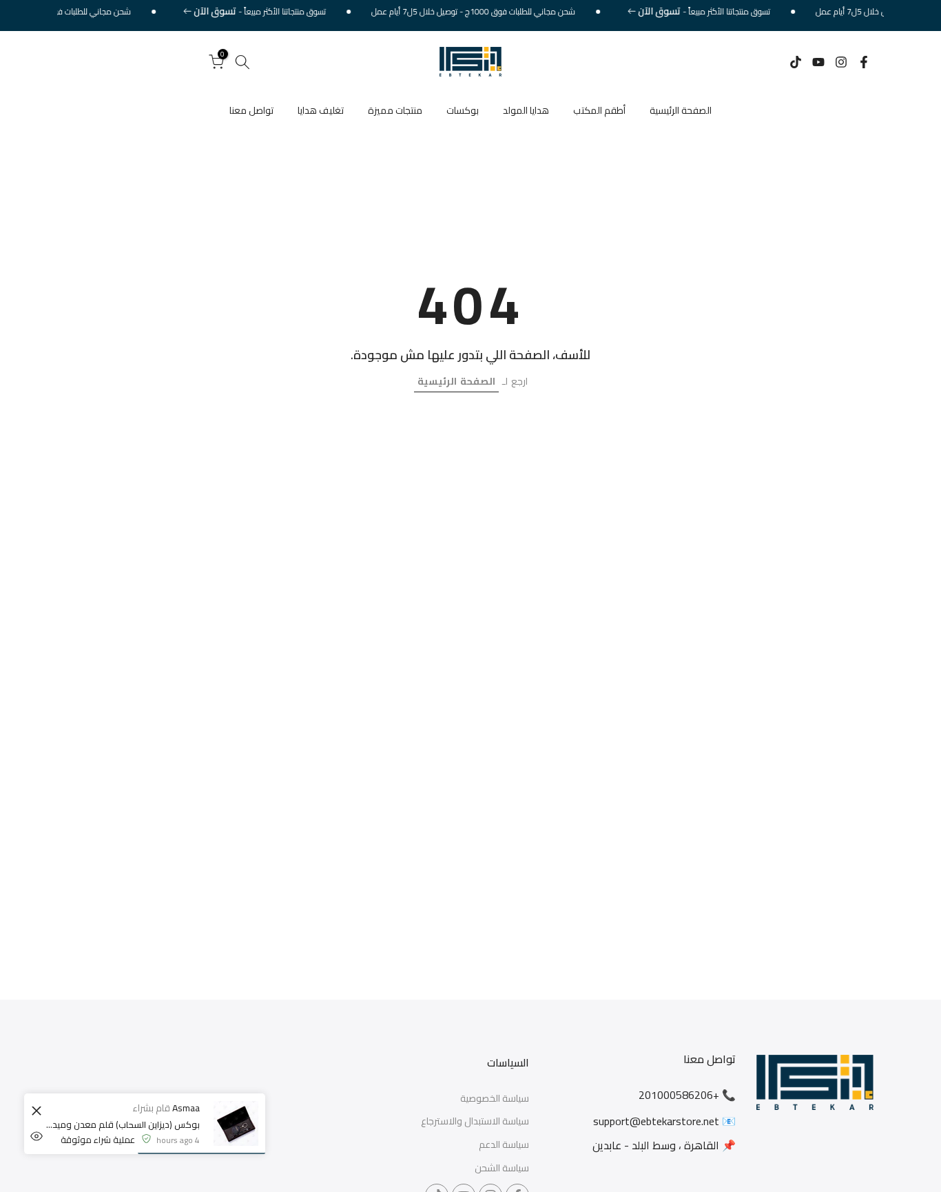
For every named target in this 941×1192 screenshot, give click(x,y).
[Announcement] (717, 11)
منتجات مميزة (395, 110)
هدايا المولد (526, 110)
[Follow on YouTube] (818, 62)
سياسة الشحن (502, 1168)
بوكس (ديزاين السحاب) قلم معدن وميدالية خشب (122, 1124)
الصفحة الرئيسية (681, 110)
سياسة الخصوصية (494, 1099)
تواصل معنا (251, 110)
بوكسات (462, 110)
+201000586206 (679, 1094)
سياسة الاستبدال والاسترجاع (475, 1122)
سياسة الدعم (504, 1145)
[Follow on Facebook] (864, 62)
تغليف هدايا (321, 110)
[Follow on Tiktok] (795, 62)
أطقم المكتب (599, 110)
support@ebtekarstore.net (656, 1121)
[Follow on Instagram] (841, 62)
